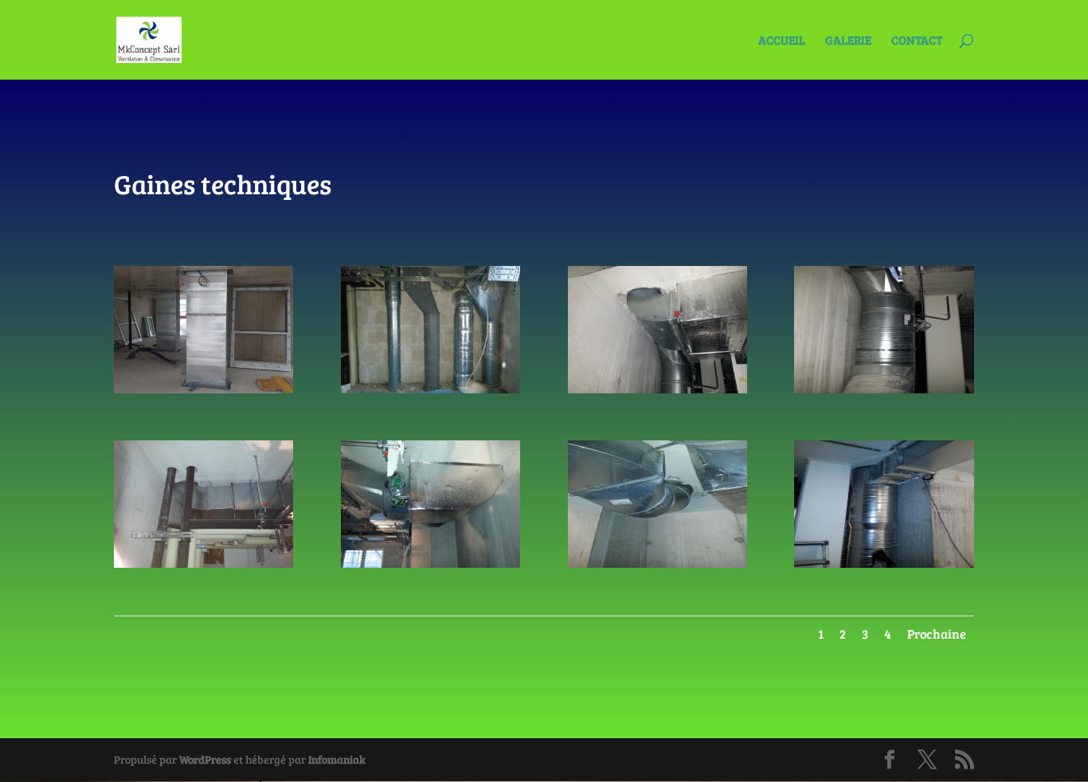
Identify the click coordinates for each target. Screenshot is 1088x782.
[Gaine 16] (883, 563)
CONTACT (916, 41)
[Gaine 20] (883, 389)
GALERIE (848, 41)
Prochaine (936, 633)
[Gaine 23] (203, 389)
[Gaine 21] (657, 389)
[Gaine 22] (430, 389)
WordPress (205, 759)
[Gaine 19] (203, 563)
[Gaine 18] (430, 563)
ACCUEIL (781, 41)
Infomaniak (337, 759)
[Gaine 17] (657, 563)
